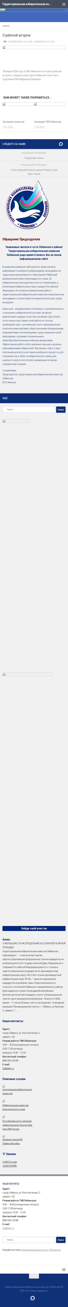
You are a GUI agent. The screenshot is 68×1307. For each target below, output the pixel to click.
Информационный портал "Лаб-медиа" (41, 1249)
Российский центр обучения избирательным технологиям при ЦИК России (17, 1125)
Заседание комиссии (13, 121)
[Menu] (64, 4)
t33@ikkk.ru (8, 1068)
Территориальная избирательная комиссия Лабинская (26, 4)
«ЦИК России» (9, 1161)
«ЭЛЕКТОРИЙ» (9, 1165)
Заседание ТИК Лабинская (47, 121)
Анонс (6, 26)
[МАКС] (61, 144)
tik (4, 41)
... (17, 1010)
